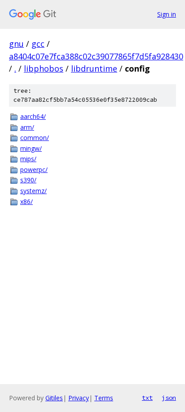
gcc (37, 43)
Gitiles (54, 398)
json (169, 398)
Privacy (78, 398)
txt (147, 398)
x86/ (26, 201)
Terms (103, 398)
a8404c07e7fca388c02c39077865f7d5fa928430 (96, 56)
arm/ (27, 127)
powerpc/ (34, 169)
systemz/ (33, 190)
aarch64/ (33, 116)
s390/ (28, 180)
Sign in (166, 14)
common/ (34, 137)
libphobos (43, 68)
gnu (16, 43)
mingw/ (31, 148)
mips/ (28, 158)
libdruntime (94, 68)
